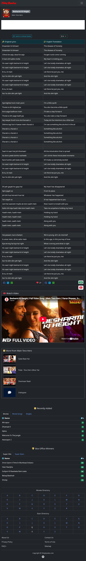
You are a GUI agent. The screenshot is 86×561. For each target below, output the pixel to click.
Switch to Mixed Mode (23, 36)
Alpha (4, 431)
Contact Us (49, 537)
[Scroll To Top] (43, 556)
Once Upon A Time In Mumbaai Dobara (17, 463)
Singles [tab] (29, 414)
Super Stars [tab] (19, 454)
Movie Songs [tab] (17, 414)
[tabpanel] (43, 429)
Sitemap (48, 546)
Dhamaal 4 (6, 427)
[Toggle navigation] (82, 3)
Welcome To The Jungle (11, 435)
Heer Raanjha (7, 467)
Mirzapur (5, 422)
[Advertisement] (43, 25)
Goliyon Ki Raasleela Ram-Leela (14, 471)
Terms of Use (50, 542)
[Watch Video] (81, 288)
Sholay (4, 480)
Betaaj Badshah (8, 475)
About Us (5, 537)
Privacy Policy (7, 542)
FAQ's (4, 546)
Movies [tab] (6, 414)
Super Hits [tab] (7, 454)
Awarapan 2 (7, 440)
